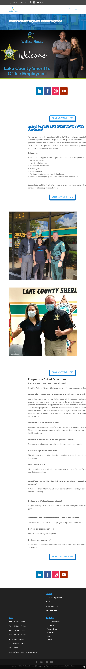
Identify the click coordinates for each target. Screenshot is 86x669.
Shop (49, 636)
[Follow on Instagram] (55, 91)
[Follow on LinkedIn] (39, 91)
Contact (49, 640)
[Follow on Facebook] (47, 91)
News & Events (52, 629)
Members (50, 633)
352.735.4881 (20, 2)
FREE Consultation (53, 622)
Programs (50, 625)
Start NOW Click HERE (62, 118)
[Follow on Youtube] (64, 91)
